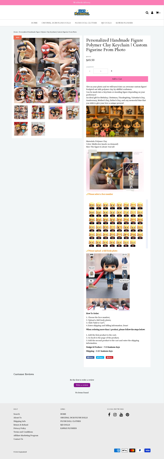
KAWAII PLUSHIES (124, 23)
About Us (17, 417)
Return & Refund (21, 425)
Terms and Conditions (23, 432)
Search (17, 414)
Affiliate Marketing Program (26, 435)
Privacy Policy (20, 428)
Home (16, 32)
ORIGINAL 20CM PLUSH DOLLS (56, 23)
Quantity (90, 67)
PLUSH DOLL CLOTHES (86, 23)
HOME (34, 23)
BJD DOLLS (106, 23)
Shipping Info (20, 421)
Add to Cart (117, 79)
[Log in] (151, 12)
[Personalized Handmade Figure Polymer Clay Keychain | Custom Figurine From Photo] (21, 112)
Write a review (82, 385)
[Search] (145, 12)
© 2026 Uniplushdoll (20, 452)
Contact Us (18, 439)
